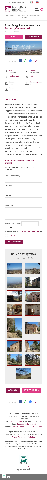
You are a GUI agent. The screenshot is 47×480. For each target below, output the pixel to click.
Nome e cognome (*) (13, 176)
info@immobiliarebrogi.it (26, 424)
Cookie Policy (29, 437)
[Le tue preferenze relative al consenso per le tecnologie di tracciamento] (4, 476)
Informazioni (34, 36)
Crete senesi (36, 15)
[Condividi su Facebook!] (20, 61)
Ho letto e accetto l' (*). (23, 231)
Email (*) (8, 186)
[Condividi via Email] (35, 61)
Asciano (29, 15)
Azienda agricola (20, 15)
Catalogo (13, 390)
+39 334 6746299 (34, 427)
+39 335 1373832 (19, 427)
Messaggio (9, 205)
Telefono (8, 195)
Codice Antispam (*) (13, 224)
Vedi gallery (14, 36)
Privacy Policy (17, 437)
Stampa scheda (31, 390)
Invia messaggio (14, 242)
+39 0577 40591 (18, 2)
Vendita (12, 15)
